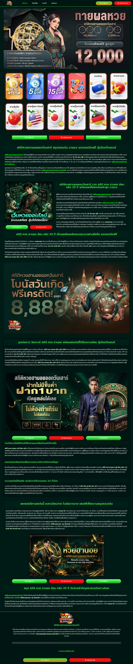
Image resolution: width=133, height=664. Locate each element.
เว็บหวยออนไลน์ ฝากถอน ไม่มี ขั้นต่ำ (47, 634)
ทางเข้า (44, 3)
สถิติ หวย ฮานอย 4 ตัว (110, 203)
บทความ (54, 3)
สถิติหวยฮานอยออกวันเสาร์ (14, 155)
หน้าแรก (24, 3)
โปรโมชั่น (35, 3)
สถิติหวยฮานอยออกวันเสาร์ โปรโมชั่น (54, 170)
